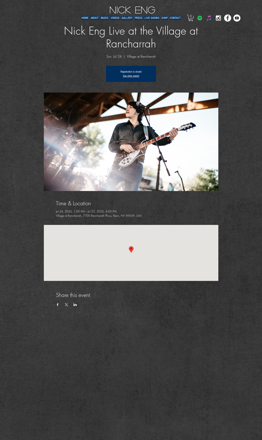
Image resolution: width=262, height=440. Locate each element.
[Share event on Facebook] (57, 304)
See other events (131, 76)
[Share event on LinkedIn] (75, 304)
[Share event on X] (66, 304)
